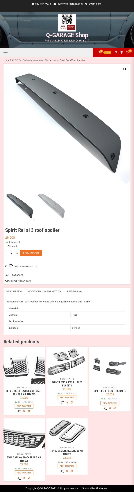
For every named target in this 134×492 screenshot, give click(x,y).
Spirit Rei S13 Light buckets (110, 391)
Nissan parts (51, 60)
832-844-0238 (43, 3)
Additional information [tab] (44, 291)
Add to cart (32, 253)
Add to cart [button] (24, 406)
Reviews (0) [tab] (74, 291)
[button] (125, 69)
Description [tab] (14, 291)
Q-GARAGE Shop (67, 35)
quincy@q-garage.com (70, 3)
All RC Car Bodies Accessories (27, 60)
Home (6, 60)
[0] (127, 52)
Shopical (87, 488)
